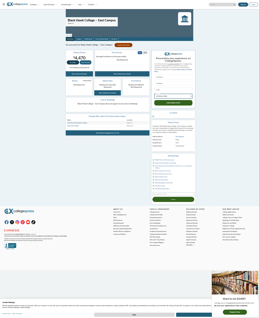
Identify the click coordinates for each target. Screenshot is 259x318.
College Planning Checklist (158, 234)
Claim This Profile (123, 45)
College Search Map (156, 215)
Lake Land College (73, 126)
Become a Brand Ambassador (122, 228)
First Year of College (229, 237)
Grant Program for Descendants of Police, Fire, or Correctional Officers (173, 167)
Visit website (180, 136)
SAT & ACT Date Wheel (157, 240)
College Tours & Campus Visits (232, 217)
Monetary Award (160, 186)
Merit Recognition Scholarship (164, 183)
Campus (79, 39)
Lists (80, 4)
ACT (145, 52)
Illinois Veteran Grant (161, 177)
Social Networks (118, 223)
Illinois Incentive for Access (163, 171)
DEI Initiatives (117, 220)
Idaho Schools (190, 242)
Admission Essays (228, 215)
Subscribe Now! (173, 103)
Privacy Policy (16, 236)
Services (114, 39)
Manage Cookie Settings (60, 236)
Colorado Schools (191, 226)
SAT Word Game (155, 237)
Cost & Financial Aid (101, 39)
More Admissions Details (122, 74)
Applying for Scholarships (231, 220)
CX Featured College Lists (158, 226)
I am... (158, 94)
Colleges (33, 4)
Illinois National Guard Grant (163, 174)
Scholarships (66, 4)
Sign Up (243, 4)
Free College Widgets (157, 242)
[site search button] (234, 4)
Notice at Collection (25, 236)
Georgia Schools (191, 237)
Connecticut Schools (193, 228)
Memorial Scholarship (161, 180)
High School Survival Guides (232, 234)
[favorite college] (67, 35)
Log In (253, 4)
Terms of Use (180, 69)
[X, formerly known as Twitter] (11, 223)
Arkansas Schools (191, 220)
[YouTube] (28, 223)
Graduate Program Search (158, 231)
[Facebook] (6, 223)
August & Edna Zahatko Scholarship (165, 163)
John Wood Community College (77, 123)
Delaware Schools (192, 231)
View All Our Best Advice (231, 240)
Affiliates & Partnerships (121, 226)
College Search (154, 212)
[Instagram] (17, 223)
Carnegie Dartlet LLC (19, 234)
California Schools (192, 223)
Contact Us (116, 212)
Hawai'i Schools (191, 240)
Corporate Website (119, 234)
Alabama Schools (191, 212)
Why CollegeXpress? (120, 215)
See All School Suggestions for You (107, 133)
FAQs (115, 217)
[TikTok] (33, 223)
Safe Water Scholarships (162, 189)
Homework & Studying (230, 231)
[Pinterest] (22, 223)
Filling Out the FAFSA (229, 223)
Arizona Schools (191, 217)
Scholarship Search (156, 217)
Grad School (154, 228)
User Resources (155, 245)
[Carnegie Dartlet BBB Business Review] (10, 249)
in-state (73, 62)
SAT (140, 52)
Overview (70, 39)
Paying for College (228, 226)
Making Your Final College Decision (234, 228)
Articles (91, 4)
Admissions (88, 39)
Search (173, 199)
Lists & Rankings (155, 223)
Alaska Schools (191, 215)
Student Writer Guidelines (122, 231)
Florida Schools (191, 234)
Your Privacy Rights (37, 236)
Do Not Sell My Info (48, 236)
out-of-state (85, 62)
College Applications (229, 212)
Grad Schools (49, 4)
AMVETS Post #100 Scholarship (164, 160)
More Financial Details (79, 74)
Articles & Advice (155, 220)
